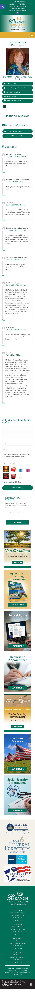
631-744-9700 (17, 946)
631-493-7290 (18, 920)
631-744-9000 (17, 960)
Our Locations (18, 974)
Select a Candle (9, 464)
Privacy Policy (6, 985)
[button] (2, 6)
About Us (10, 968)
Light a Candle (11, 83)
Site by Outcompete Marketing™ (14, 983)
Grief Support (22, 970)
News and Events (11, 972)
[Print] (4, 106)
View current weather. (18, 116)
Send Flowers (11, 96)
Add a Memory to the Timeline (16, 88)
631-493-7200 (17, 918)
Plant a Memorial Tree (14, 101)
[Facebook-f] (31, 984)
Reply (4, 172)
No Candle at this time (13, 482)
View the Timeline (14, 131)
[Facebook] (17, 13)
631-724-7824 (18, 934)
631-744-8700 (18, 948)
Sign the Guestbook (13, 92)
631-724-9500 (17, 932)
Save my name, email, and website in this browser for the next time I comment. (17, 457)
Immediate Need (22, 968)
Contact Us (12, 970)
